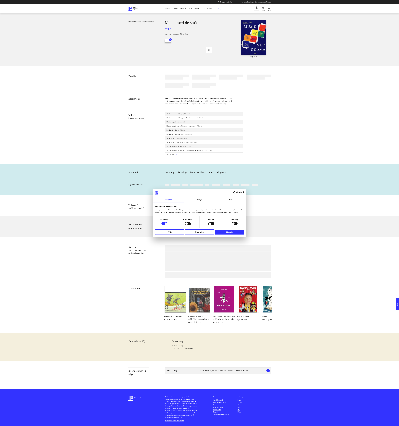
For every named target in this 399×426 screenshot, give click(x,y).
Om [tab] (230, 200)
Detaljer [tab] (199, 200)
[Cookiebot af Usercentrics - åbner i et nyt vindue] (235, 192)
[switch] (188, 223)
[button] (218, 370)
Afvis (170, 232)
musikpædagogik (217, 172)
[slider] (253, 39)
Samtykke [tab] (168, 200)
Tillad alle (229, 232)
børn (192, 172)
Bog (168, 41)
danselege (182, 172)
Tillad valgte (199, 232)
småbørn (201, 172)
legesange (170, 172)
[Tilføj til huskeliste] (209, 50)
